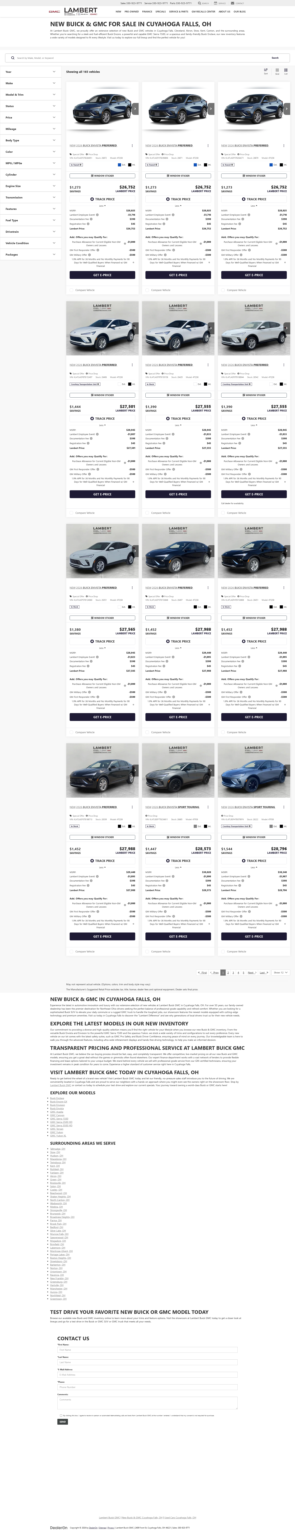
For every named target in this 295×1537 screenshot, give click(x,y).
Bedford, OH (56, 1227)
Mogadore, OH (58, 1240)
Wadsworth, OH (58, 1203)
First (203, 972)
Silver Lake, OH (58, 1230)
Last (263, 972)
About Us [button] (224, 11)
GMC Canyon (57, 1115)
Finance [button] (147, 11)
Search (275, 57)
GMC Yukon (56, 1132)
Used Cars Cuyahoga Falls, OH (180, 1517)
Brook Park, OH (58, 1223)
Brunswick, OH (57, 1213)
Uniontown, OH (58, 1271)
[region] (102, 238)
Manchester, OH (58, 1288)
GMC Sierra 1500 (59, 1118)
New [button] (118, 11)
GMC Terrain (56, 1128)
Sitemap (102, 1527)
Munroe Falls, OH (59, 1234)
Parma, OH (56, 1220)
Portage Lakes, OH (59, 1254)
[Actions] (132, 145)
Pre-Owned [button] (132, 11)
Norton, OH (56, 1268)
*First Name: (63, 1344)
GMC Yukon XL (58, 1135)
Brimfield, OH (57, 1244)
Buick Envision (57, 1105)
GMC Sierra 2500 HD (61, 1122)
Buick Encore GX (58, 1101)
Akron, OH (55, 1176)
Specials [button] (161, 11)
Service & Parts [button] (178, 11)
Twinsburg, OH (58, 1162)
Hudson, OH (56, 1155)
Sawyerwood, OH (59, 1237)
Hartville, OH (57, 1285)
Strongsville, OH (58, 1210)
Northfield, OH (57, 1295)
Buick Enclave (57, 1098)
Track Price (105, 199)
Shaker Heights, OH (60, 1196)
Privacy (111, 1527)
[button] (135, 109)
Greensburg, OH (58, 1281)
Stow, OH (55, 1152)
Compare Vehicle (85, 290)
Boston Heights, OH (60, 1257)
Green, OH (55, 1179)
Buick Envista (57, 1108)
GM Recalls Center (203, 11)
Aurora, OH (56, 1292)
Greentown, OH (58, 1298)
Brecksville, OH (58, 1182)
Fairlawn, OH (57, 1172)
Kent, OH (55, 1165)
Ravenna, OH (57, 1275)
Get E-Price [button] (102, 275)
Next (251, 972)
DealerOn (93, 1527)
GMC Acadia (56, 1111)
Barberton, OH (57, 1264)
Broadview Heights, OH (62, 1217)
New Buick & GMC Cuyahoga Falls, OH (142, 1517)
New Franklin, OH (59, 1278)
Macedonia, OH (58, 1159)
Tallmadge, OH (57, 1148)
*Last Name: (63, 1357)
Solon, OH (55, 1186)
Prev (215, 972)
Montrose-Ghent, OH (61, 1251)
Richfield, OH (57, 1169)
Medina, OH (56, 1206)
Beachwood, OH (58, 1193)
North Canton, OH (59, 1200)
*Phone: (61, 1382)
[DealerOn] (59, 1527)
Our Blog (240, 11)
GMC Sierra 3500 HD (61, 1125)
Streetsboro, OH (58, 1261)
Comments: (62, 1394)
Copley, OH (56, 1189)
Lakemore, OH (57, 1247)
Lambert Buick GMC (60, 1085)
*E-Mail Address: (65, 1369)
